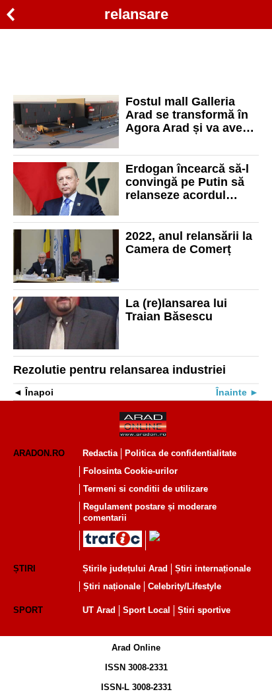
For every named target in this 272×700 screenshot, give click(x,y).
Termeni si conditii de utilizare (145, 489)
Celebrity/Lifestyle (184, 586)
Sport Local (146, 610)
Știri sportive (204, 610)
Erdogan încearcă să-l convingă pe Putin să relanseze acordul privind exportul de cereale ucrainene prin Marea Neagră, (188, 182)
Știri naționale (112, 586)
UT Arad (99, 610)
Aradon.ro (39, 453)
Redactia (100, 453)
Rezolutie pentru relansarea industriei (119, 369)
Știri (24, 568)
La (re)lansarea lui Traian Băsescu (176, 310)
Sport (28, 610)
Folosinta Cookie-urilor (130, 471)
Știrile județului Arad (125, 568)
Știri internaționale (213, 568)
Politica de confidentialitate (180, 453)
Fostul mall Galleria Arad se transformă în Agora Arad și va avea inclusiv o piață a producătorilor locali (187, 114)
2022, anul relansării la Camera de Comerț (188, 242)
